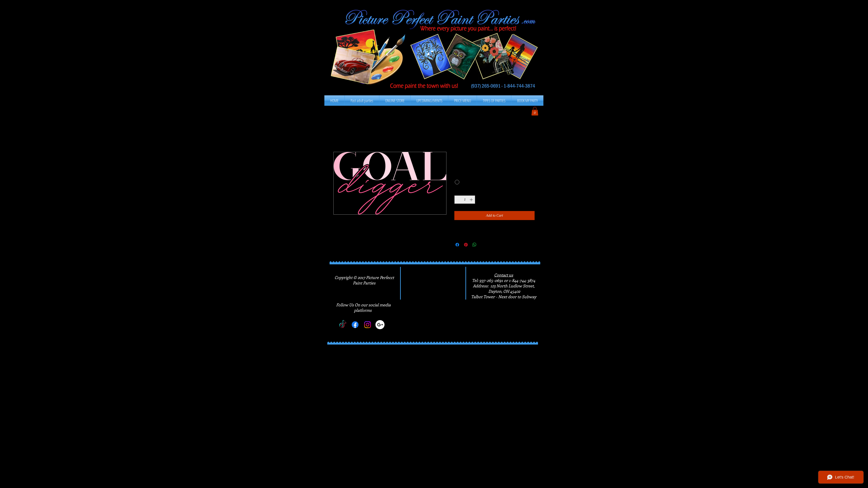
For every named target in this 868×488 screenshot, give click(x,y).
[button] (462, 100)
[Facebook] (355, 324)
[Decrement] (458, 200)
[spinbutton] (465, 200)
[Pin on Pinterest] (466, 244)
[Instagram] (367, 324)
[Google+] (379, 324)
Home (337, 135)
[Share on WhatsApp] (474, 244)
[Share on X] (483, 244)
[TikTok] (342, 324)
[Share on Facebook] (457, 244)
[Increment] (471, 200)
